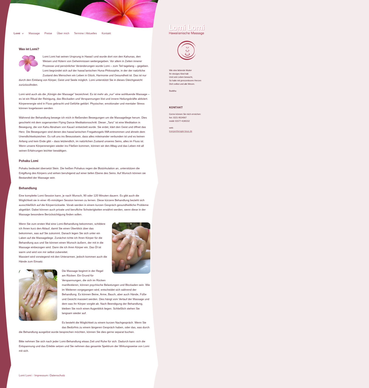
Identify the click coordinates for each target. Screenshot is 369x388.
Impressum (41, 375)
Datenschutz (57, 375)
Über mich (63, 33)
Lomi (17, 33)
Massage (34, 33)
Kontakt (106, 33)
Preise (48, 33)
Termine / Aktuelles (85, 33)
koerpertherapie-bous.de (180, 131)
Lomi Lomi (25, 375)
